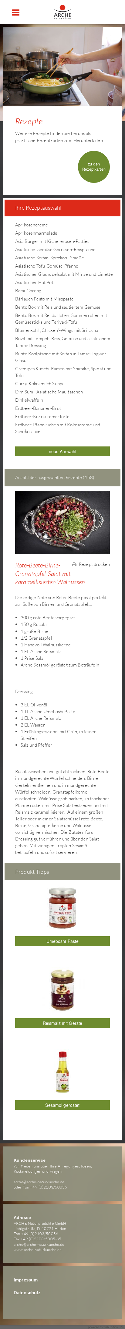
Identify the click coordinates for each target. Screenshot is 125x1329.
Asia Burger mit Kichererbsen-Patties (52, 241)
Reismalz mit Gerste (63, 1023)
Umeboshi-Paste (62, 941)
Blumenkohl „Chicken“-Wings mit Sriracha (56, 330)
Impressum (26, 1279)
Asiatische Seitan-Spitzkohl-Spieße (49, 258)
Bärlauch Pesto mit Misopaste (44, 299)
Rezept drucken (94, 564)
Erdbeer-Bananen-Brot (38, 408)
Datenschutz (27, 1292)
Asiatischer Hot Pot (34, 282)
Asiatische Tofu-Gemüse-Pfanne (46, 266)
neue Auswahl (62, 451)
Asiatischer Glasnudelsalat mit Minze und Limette (64, 274)
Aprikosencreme (31, 225)
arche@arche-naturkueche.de (39, 1181)
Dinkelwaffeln (29, 400)
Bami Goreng (28, 290)
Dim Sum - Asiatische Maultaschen (49, 392)
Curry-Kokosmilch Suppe (40, 383)
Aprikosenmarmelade (36, 233)
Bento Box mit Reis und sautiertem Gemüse (58, 307)
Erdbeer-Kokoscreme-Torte (42, 416)
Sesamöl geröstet (62, 1105)
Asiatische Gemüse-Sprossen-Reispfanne (55, 249)
